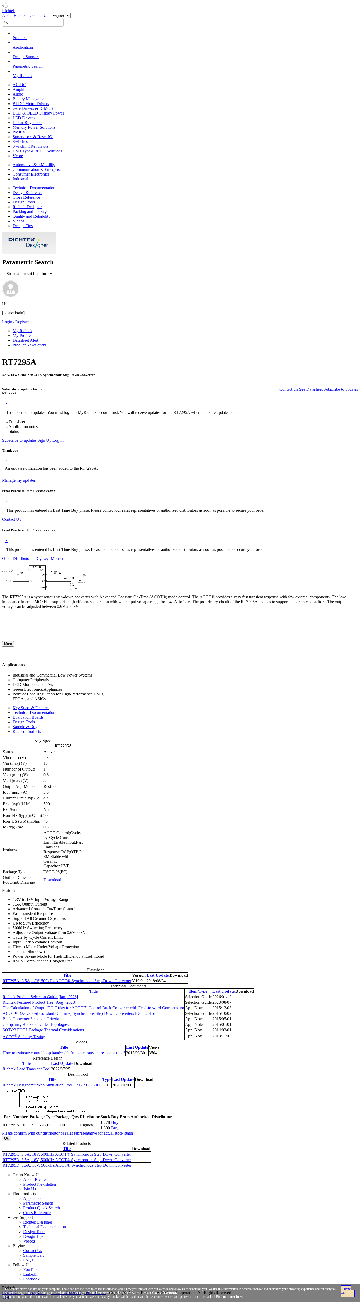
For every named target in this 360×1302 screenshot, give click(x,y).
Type (106, 1079)
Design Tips (23, 225)
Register (22, 322)
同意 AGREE (346, 1291)
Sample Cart (33, 1255)
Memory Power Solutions (34, 127)
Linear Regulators (27, 122)
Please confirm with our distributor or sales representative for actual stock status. (68, 1133)
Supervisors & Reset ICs (33, 137)
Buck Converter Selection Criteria (31, 1019)
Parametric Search (28, 66)
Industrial (20, 179)
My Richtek (22, 75)
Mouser (57, 558)
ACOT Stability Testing (24, 1037)
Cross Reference (26, 197)
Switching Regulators (30, 146)
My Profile (22, 335)
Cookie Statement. (164, 1293)
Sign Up (44, 440)
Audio (18, 94)
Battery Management (30, 99)
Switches (20, 141)
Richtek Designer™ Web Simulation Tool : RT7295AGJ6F (52, 1085)
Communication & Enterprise (37, 169)
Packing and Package (30, 211)
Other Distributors (17, 558)
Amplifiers (21, 89)
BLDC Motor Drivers (31, 103)
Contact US (12, 519)
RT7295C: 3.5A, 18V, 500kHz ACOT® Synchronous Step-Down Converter (67, 1154)
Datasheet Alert (25, 340)
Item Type (198, 991)
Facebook (31, 1279)
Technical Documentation (34, 188)
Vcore (18, 155)
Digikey (42, 558)
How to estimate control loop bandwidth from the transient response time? (64, 1053)
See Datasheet (311, 389)
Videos (18, 221)
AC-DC (19, 84)
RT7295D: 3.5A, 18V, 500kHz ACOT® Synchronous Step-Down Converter (67, 1165)
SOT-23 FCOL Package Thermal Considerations (43, 1030)
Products (20, 38)
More (8, 644)
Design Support (26, 56)
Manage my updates (19, 480)
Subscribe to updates (341, 389)
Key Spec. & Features (31, 707)
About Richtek (14, 15)
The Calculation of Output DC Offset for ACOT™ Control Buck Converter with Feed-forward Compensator (93, 1008)
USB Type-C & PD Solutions (37, 151)
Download (52, 880)
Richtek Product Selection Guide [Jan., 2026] (40, 997)
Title (67, 975)
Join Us (29, 1189)
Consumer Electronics (31, 174)
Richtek (8, 10)
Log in (58, 440)
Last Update (158, 975)
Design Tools (24, 202)
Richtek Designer (27, 207)
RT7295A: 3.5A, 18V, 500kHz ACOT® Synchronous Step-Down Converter (67, 980)
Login (7, 322)
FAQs (28, 1260)
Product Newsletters (29, 345)
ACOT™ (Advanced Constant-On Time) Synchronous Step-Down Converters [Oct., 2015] (79, 1013)
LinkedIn (30, 1274)
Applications (23, 47)
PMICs (19, 132)
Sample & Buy (25, 726)
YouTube (30, 1269)
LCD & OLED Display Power (38, 113)
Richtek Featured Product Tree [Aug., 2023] (39, 1002)
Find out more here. (229, 1297)
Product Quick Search (41, 1208)
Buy (114, 1122)
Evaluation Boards (28, 717)
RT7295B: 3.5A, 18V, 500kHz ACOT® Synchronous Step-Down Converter (67, 1159)
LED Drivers (24, 118)
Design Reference (27, 192)
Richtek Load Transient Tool (26, 1069)
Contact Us (39, 15)
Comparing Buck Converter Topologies (36, 1024)
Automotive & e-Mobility (34, 164)
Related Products (27, 731)
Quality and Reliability (31, 216)
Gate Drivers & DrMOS (33, 108)
